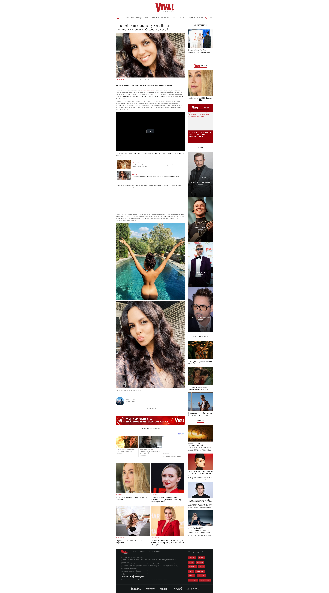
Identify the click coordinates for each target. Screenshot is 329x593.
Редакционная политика (162, 579)
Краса (191, 562)
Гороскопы (193, 580)
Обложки (201, 575)
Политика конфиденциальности (146, 579)
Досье (200, 147)
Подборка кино (200, 336)
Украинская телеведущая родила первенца (129, 541)
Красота (134, 174)
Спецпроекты (200, 25)
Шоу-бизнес (120, 80)
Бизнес (191, 575)
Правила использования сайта (129, 579)
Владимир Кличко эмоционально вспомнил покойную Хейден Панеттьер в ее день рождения (166, 499)
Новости (192, 557)
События (200, 562)
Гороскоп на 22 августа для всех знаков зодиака (131, 498)
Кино (190, 571)
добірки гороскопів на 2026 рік (200, 99)
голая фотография (147, 91)
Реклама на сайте (155, 551)
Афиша (200, 421)
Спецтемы (200, 571)
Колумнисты (205, 580)
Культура (192, 566)
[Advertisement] (150, 201)
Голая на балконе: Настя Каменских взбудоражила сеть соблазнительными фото (155, 176)
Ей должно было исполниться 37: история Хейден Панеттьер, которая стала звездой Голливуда (167, 542)
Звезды (201, 557)
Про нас (134, 551)
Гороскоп (119, 494)
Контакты (143, 551)
